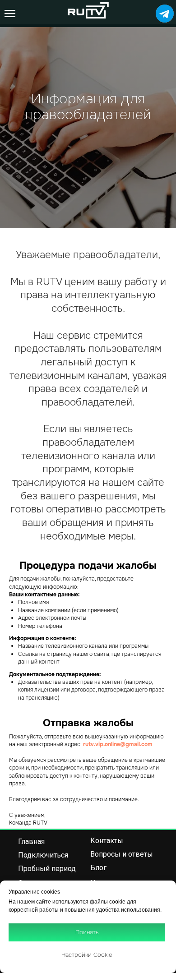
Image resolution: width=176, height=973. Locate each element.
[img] (165, 14)
